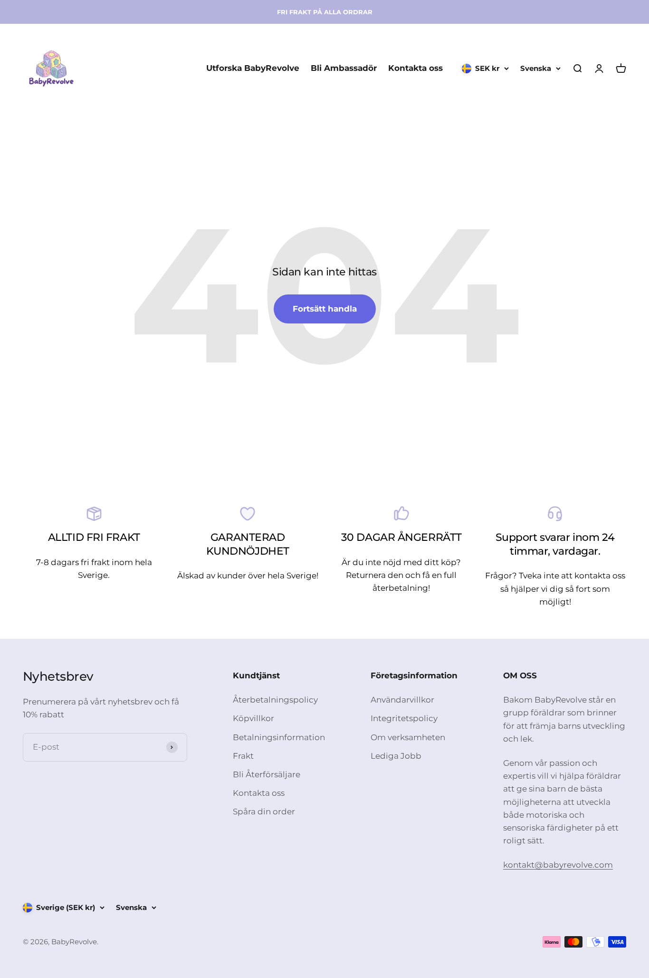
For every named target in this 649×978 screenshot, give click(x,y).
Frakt (243, 756)
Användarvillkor (402, 699)
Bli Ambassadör (344, 68)
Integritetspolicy (404, 718)
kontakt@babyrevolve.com (558, 865)
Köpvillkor (253, 718)
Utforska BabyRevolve (252, 68)
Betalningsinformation (279, 737)
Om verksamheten (408, 737)
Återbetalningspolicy (275, 699)
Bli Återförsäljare (266, 774)
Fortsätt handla (325, 308)
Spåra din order (264, 811)
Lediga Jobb (396, 756)
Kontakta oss (415, 68)
